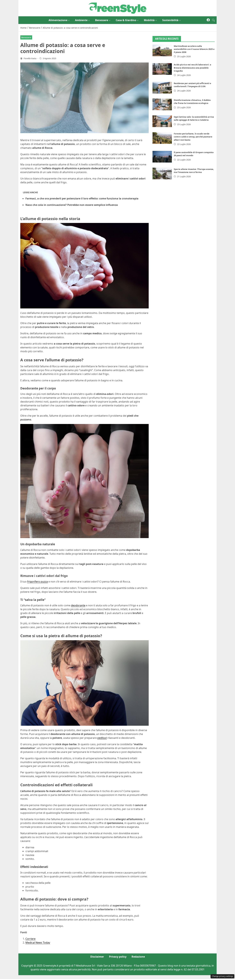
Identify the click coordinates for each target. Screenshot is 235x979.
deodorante (78, 605)
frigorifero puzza (37, 581)
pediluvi (102, 738)
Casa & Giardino (126, 20)
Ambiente (81, 20)
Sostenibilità (170, 20)
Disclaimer (97, 956)
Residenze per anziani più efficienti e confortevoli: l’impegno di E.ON (192, 85)
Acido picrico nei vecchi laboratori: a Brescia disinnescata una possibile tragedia (192, 67)
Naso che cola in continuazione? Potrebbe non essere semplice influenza (71, 205)
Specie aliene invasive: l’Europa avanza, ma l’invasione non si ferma (194, 171)
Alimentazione (58, 20)
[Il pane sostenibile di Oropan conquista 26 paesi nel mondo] (162, 157)
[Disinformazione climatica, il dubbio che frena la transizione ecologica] (162, 104)
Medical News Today (37, 942)
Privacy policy (117, 956)
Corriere (30, 938)
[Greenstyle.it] (117, 8)
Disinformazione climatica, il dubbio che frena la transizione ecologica (192, 102)
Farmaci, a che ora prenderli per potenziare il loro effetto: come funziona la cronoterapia (81, 198)
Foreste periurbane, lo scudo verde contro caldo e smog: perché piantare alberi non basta (193, 136)
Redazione (138, 956)
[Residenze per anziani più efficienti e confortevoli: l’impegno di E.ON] (162, 87)
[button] (213, 20)
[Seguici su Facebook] (208, 20)
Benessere (101, 20)
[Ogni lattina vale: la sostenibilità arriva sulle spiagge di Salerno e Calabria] (162, 121)
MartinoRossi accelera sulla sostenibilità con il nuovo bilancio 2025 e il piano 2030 (194, 49)
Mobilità (149, 20)
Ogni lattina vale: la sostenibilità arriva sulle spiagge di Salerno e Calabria (194, 118)
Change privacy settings (222, 976)
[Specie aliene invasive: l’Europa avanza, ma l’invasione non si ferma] (162, 173)
